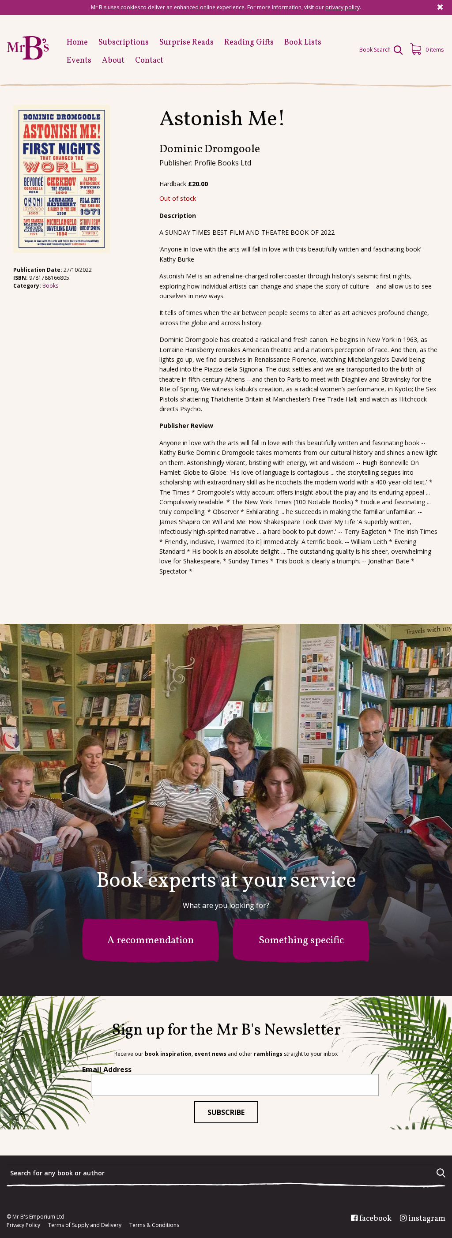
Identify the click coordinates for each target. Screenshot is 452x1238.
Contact (149, 60)
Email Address (107, 1069)
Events (79, 60)
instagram (426, 1219)
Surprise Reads (186, 42)
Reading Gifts (249, 42)
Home (77, 42)
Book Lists (302, 42)
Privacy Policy (23, 1225)
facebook (375, 1219)
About (113, 60)
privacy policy (342, 7)
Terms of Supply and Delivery (84, 1225)
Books (50, 285)
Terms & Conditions (154, 1225)
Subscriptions (123, 42)
